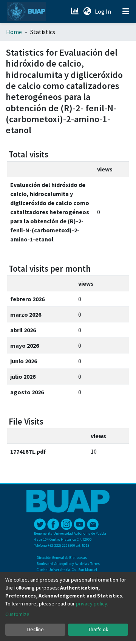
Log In (104, 11)
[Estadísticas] (75, 11)
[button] (87, 11)
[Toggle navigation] (126, 11)
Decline (35, 629)
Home (14, 32)
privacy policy (91, 603)
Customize (17, 614)
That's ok (98, 629)
